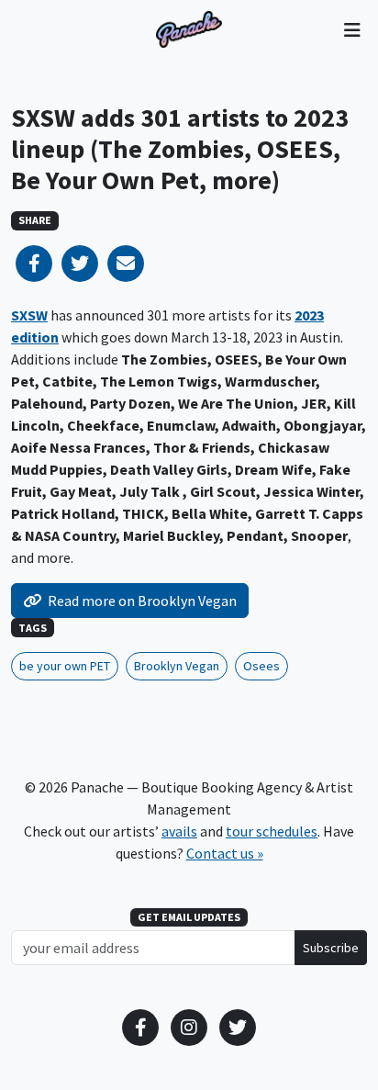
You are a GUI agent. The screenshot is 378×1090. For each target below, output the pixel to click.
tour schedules (271, 831)
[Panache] (189, 29)
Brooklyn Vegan (176, 665)
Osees (261, 665)
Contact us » (224, 853)
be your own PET (64, 665)
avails (179, 831)
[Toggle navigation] (351, 29)
